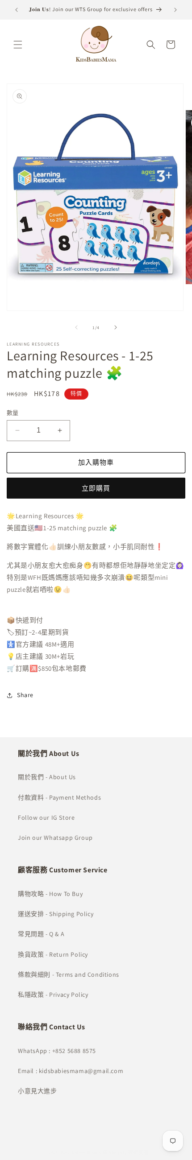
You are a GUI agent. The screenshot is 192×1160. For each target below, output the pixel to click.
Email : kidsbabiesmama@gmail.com (70, 1071)
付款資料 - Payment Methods (59, 797)
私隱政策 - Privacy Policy (53, 995)
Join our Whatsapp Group (55, 838)
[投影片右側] (115, 327)
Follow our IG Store (46, 817)
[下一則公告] (175, 10)
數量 (13, 413)
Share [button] (25, 695)
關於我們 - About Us (47, 777)
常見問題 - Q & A (41, 934)
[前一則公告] (16, 10)
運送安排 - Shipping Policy (55, 914)
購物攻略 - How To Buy (50, 894)
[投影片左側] (76, 327)
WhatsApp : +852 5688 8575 (57, 1051)
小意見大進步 (37, 1091)
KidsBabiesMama (81, 1152)
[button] (18, 44)
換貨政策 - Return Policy (53, 954)
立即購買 (96, 488)
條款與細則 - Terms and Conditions (68, 974)
